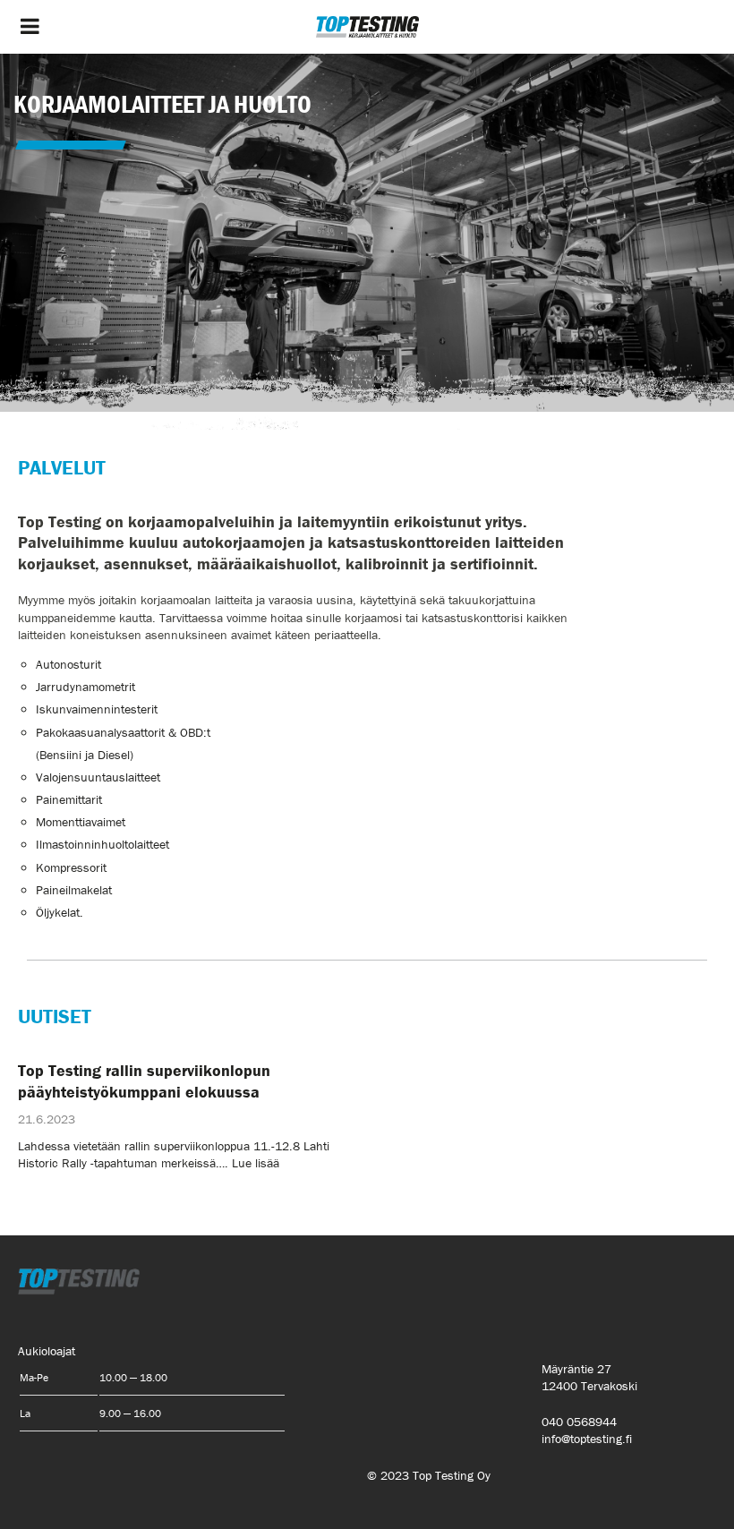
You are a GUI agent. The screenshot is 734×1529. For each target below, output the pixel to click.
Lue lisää (255, 1163)
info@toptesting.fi (587, 1439)
